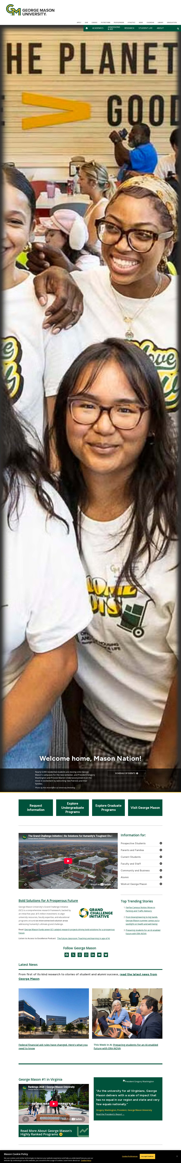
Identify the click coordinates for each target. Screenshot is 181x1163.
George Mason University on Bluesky (106, 955)
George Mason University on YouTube (99, 955)
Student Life (145, 28)
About (160, 28)
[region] (90, 1156)
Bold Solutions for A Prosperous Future (48, 900)
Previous (29, 779)
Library (160, 22)
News (141, 22)
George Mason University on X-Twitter (73, 955)
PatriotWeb (105, 22)
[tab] (141, 844)
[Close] (177, 1156)
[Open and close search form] (178, 28)
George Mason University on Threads (80, 955)
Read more (125, 776)
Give (86, 22)
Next (151, 779)
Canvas (94, 22)
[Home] (30, 10)
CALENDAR (150, 22)
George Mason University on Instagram (86, 955)
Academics (97, 28)
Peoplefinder (119, 22)
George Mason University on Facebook (67, 955)
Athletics (131, 22)
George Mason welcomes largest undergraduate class (90, 757)
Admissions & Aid (114, 28)
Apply (79, 22)
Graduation (172, 22)
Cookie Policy (86, 1160)
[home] (86, 28)
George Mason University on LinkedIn (93, 955)
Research (129, 28)
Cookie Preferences (130, 1156)
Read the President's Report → (110, 1114)
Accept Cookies (147, 1156)
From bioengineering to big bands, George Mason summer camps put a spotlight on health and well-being (142, 920)
